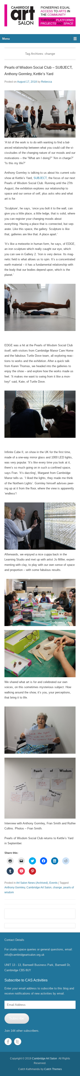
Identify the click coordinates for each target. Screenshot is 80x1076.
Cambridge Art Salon (39, 887)
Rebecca (46, 81)
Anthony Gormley (14, 887)
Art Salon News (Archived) (32, 882)
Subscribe (16, 1018)
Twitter (17, 1041)
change (57, 887)
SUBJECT (40, 178)
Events (53, 882)
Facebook (8, 1041)
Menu (6, 38)
